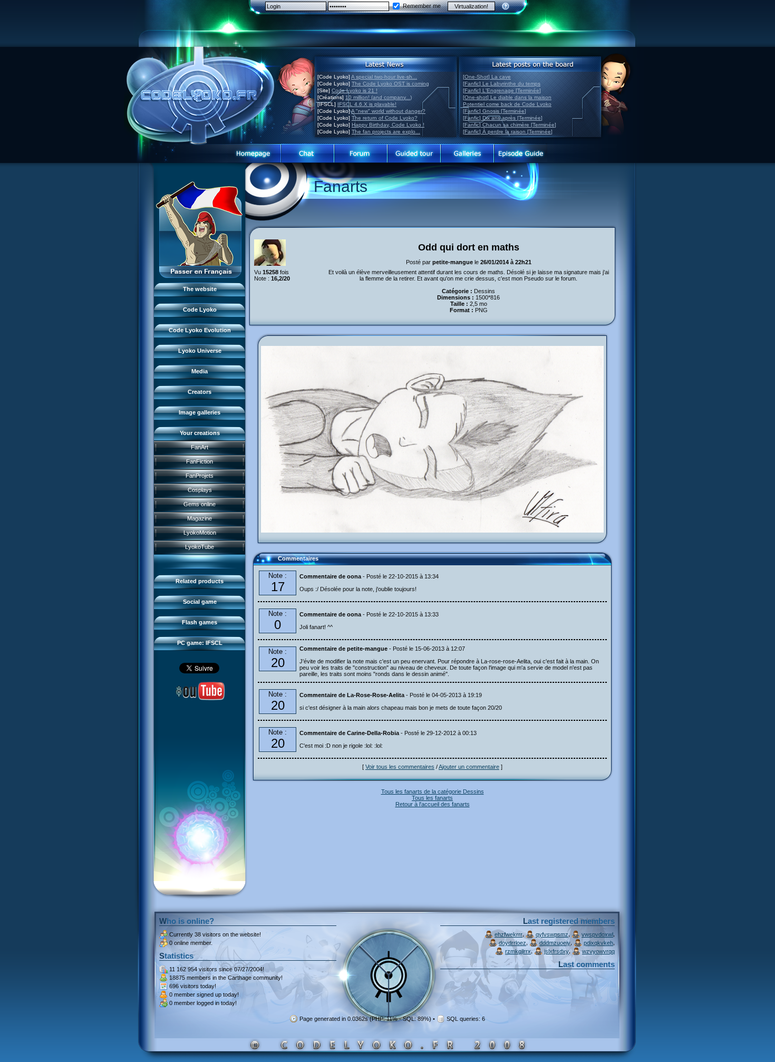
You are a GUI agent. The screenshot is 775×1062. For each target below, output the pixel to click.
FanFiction (199, 461)
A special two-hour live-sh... (384, 77)
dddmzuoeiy (554, 943)
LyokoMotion (199, 532)
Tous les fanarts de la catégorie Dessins (432, 791)
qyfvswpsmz (552, 934)
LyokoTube (199, 547)
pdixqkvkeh (598, 943)
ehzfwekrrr (508, 934)
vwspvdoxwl (597, 934)
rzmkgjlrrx (518, 951)
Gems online (199, 504)
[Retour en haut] (264, 563)
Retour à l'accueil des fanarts (432, 804)
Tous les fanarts (432, 798)
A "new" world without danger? (388, 111)
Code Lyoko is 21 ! (354, 90)
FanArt (199, 447)
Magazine (199, 518)
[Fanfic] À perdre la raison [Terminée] (508, 131)
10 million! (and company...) (378, 97)
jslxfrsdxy (556, 951)
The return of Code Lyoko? (385, 118)
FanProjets (200, 475)
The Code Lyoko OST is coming (390, 83)
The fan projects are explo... (386, 131)
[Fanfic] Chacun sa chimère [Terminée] (509, 125)
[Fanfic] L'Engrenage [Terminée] (502, 90)
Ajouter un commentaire (469, 767)
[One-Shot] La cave (487, 77)
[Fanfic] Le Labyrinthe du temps (501, 83)
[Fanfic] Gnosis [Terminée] (494, 111)
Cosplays (200, 490)
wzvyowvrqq (598, 951)
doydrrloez (512, 943)
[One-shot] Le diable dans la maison (507, 97)
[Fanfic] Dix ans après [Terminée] (502, 118)
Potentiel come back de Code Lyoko (507, 104)
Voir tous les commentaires (399, 767)
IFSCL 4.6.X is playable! (366, 104)
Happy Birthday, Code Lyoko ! (388, 125)
